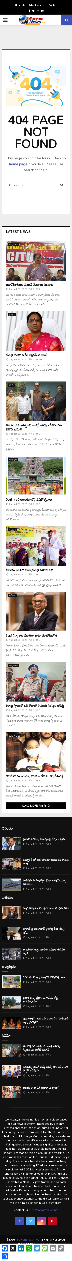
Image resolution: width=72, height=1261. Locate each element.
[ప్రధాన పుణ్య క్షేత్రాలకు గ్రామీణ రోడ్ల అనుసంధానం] (11, 1002)
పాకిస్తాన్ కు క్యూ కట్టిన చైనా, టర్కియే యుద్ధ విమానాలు (45, 882)
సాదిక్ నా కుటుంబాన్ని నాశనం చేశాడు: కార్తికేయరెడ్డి (35, 776)
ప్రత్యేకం (12, 314)
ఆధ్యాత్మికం (13, 459)
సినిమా (11, 385)
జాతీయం (12, 595)
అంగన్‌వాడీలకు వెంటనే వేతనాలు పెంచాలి (29, 284)
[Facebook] (19, 1221)
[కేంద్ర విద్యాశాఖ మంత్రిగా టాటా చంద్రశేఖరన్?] (36, 611)
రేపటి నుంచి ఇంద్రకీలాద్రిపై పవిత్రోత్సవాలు (29, 499)
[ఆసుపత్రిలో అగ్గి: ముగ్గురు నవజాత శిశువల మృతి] (11, 954)
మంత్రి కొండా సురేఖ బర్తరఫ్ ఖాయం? (27, 355)
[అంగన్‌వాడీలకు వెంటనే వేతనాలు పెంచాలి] (36, 261)
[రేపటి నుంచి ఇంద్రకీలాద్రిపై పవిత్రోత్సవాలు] (36, 475)
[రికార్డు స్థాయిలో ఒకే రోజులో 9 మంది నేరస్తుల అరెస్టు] (36, 682)
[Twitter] (30, 1221)
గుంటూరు (12, 529)
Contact (53, 5)
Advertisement (37, 5)
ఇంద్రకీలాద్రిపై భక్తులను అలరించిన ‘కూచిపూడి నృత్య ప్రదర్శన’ (46, 1020)
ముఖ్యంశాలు (13, 244)
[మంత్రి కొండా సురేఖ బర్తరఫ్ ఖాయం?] (36, 331)
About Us (20, 5)
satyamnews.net (28, 1239)
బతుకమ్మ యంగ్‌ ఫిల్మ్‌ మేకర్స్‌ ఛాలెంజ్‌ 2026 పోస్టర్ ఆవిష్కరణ (45, 1068)
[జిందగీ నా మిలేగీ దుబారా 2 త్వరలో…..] (11, 1092)
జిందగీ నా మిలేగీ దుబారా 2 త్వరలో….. (43, 1087)
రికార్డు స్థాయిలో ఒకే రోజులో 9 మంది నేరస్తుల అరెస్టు (35, 705)
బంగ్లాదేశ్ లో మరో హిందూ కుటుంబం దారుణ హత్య (46, 861)
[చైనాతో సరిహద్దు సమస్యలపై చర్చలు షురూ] (11, 843)
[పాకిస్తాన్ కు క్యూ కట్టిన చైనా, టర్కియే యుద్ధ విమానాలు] (11, 885)
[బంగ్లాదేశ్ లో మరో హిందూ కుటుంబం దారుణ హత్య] (11, 864)
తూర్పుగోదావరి (14, 735)
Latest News (18, 231)
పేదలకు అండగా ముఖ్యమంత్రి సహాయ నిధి (29, 570)
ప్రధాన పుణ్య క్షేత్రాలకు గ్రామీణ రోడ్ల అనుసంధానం (40, 999)
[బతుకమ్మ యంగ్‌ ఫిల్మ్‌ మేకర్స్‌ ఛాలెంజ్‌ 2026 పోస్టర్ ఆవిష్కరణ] (11, 1071)
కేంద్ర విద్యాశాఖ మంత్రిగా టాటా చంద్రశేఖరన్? (31, 635)
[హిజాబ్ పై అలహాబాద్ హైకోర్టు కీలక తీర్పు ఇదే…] (11, 933)
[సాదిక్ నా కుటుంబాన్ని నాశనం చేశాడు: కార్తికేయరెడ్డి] (36, 752)
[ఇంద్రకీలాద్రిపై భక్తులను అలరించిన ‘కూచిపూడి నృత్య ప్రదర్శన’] (11, 1023)
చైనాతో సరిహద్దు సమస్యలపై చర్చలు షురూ (44, 839)
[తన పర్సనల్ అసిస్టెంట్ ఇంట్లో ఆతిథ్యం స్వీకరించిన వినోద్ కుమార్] (36, 401)
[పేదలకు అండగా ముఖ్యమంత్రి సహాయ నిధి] (36, 546)
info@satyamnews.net (43, 1209)
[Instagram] (41, 1221)
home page (18, 163)
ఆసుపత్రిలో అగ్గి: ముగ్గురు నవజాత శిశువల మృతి (44, 951)
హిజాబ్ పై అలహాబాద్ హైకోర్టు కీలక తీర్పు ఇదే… (44, 930)
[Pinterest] (52, 1221)
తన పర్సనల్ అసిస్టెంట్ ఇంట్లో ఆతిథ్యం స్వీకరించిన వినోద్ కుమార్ (34, 427)
